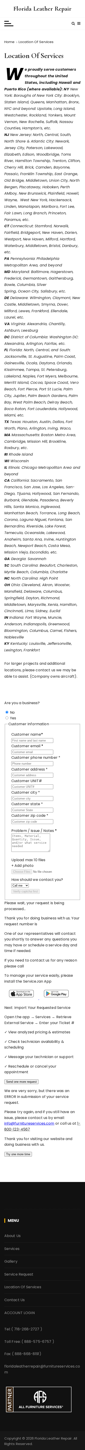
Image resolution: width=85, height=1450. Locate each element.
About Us (12, 1235)
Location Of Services (22, 1287)
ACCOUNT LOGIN (19, 1312)
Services (11, 1248)
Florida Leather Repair (42, 8)
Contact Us (14, 1300)
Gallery (10, 1261)
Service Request (18, 1274)
